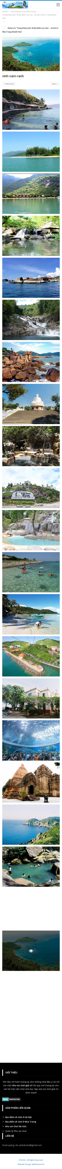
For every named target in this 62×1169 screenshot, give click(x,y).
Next (54, 84)
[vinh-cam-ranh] (31, 109)
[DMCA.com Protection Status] (11, 1099)
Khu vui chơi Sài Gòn (15, 1126)
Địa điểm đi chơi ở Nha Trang (20, 1121)
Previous (9, 84)
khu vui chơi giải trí (22, 1085)
